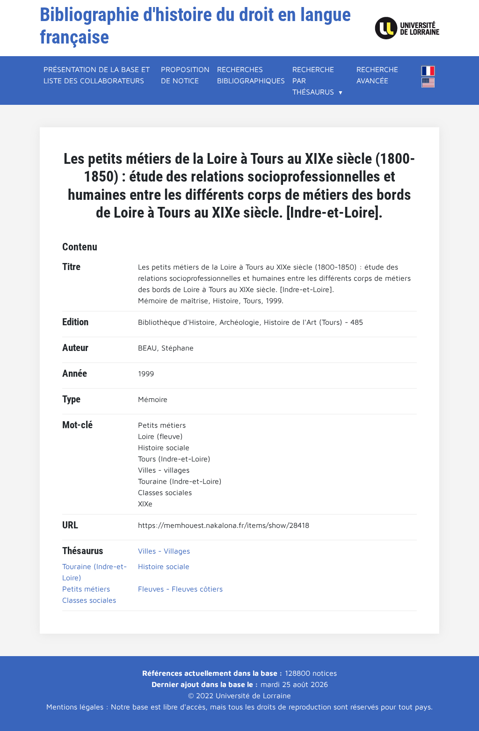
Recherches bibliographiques (251, 75)
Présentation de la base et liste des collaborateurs (97, 75)
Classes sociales (89, 600)
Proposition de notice (185, 75)
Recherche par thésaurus (313, 80)
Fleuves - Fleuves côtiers (180, 589)
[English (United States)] (428, 83)
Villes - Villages (164, 551)
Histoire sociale (163, 566)
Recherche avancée (377, 75)
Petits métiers (86, 589)
